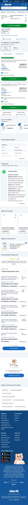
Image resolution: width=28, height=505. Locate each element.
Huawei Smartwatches (20, 406)
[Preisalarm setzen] (26, 21)
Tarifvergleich (17, 1)
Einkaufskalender (5, 425)
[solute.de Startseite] (14, 499)
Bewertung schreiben (14, 375)
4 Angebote (14, 25)
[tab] (5, 48)
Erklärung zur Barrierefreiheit (19, 497)
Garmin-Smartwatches (19, 400)
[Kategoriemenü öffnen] (2, 4)
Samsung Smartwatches (16, 390)
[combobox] (14, 8)
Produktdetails (8, 39)
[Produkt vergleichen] (26, 18)
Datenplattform (5, 420)
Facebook (17, 437)
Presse (16, 420)
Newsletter (17, 440)
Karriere (17, 418)
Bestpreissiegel (5, 422)
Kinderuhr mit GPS (6, 400)
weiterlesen (21, 158)
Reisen (23, 1)
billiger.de (3, 12)
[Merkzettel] (22, 4)
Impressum (23, 496)
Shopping (5, 1)
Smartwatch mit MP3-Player (8, 396)
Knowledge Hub (5, 446)
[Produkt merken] (26, 16)
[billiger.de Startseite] (7, 4)
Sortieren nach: (4, 269)
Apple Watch (5, 390)
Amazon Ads (4, 444)
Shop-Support (4, 440)
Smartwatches (21, 12)
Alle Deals (3, 416)
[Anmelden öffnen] (25, 4)
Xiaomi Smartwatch (6, 393)
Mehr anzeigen (14, 348)
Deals (10, 1)
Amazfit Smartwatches (7, 406)
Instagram (17, 435)
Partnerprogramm (5, 442)
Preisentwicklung (22, 39)
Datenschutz (4, 496)
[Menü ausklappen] (15, 12)
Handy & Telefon (11, 12)
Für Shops (3, 435)
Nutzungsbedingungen (7, 497)
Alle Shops (4, 418)
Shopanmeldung (5, 437)
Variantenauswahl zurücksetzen (10, 35)
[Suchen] (25, 8)
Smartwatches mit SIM (7, 403)
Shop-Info (5, 73)
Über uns (17, 416)
